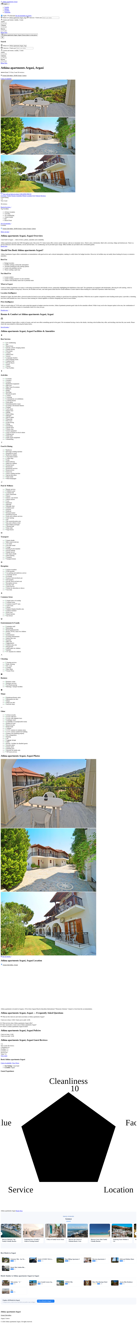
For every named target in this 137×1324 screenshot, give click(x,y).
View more (4, 1056)
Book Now (4, 32)
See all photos (6, 956)
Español (6, 10)
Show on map (5, 232)
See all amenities (6, 223)
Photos (24, 196)
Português (7, 12)
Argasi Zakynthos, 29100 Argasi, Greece (14, 75)
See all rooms (5, 327)
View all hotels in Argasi (44, 1301)
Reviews (43, 196)
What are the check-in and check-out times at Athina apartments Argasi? (23, 1017)
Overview (4, 196)
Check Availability (6, 79)
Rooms (14, 196)
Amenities (19, 196)
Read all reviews (6, 207)
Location (29, 196)
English (6, 7)
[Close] (2, 37)
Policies (38, 196)
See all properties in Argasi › (23, 15)
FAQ (33, 196)
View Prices (15, 1063)
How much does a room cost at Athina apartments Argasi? (19, 1025)
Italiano (6, 9)
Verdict (9, 196)
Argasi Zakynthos (6, 1315)
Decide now (4, 310)
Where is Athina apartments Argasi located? (15, 1026)
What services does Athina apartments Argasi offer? (17, 1023)
